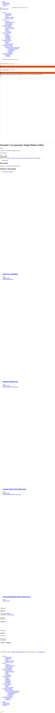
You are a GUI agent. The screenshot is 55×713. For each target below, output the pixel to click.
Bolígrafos (7, 679)
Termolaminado (11, 693)
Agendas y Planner (9, 687)
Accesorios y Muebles (7, 688)
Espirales (10, 695)
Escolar (4, 656)
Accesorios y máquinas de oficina (12, 691)
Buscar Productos (3, 63)
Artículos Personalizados (8, 697)
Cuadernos (7, 685)
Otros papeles (8, 675)
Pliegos (6, 672)
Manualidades (8, 658)
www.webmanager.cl (40, 652)
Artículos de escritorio (10, 665)
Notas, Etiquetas (8, 668)
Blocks (6, 686)
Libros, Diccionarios (9, 660)
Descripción (5, 160)
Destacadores (8, 681)
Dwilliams (38, 158)
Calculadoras (11, 694)
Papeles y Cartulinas (7, 669)
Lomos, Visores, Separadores (16, 74)
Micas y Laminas (9, 689)
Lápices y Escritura (7, 676)
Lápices (7, 659)
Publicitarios (8, 698)
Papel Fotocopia (8, 670)
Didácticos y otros (9, 662)
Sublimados (7, 699)
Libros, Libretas (8, 666)
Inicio (1, 74)
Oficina (4, 74)
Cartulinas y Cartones (9, 671)
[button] (6, 278)
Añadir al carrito (4, 156)
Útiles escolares (8, 657)
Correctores (7, 682)
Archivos (8, 74)
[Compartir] (3, 711)
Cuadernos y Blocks (7, 683)
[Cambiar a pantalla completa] (1, 711)
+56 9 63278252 (10, 614)
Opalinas (7, 674)
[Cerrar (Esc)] (4, 711)
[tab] (29, 160)
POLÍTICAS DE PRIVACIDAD (19, 652)
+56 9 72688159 (7, 613)
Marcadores (7, 680)
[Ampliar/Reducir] (0, 711)
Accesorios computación (13, 692)
